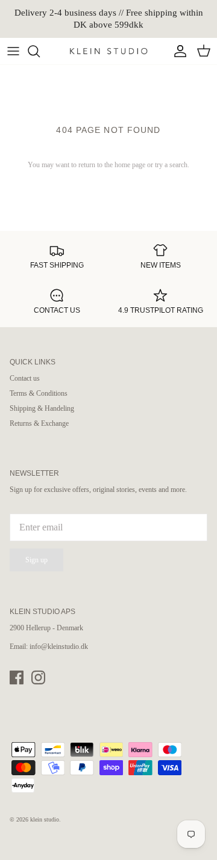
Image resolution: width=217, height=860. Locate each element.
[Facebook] (17, 677)
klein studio (44, 819)
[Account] (177, 51)
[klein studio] (108, 51)
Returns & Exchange (39, 423)
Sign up (36, 560)
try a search (171, 165)
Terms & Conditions (39, 393)
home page (130, 165)
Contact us (25, 378)
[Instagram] (38, 677)
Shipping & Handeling (42, 408)
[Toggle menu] (13, 51)
